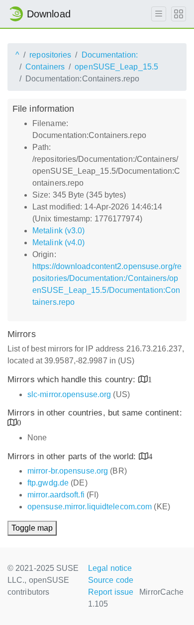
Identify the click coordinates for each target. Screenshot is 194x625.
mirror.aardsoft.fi (56, 494)
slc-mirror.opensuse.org (69, 394)
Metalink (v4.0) (58, 242)
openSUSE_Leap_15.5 (116, 67)
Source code (110, 580)
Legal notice (110, 568)
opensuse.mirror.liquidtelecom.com (89, 506)
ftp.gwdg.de (48, 483)
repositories (50, 55)
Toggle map (32, 528)
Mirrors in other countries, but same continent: (94, 412)
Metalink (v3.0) (58, 230)
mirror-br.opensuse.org (67, 471)
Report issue (110, 592)
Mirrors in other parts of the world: (73, 456)
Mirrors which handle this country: (72, 379)
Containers (45, 67)
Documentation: (110, 55)
